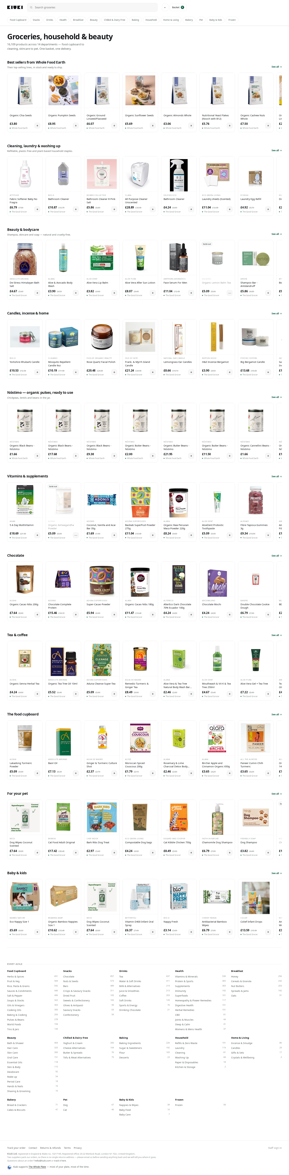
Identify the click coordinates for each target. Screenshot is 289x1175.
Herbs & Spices (32, 976)
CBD (200, 1014)
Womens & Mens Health (200, 1029)
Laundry (200, 1048)
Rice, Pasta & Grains (32, 986)
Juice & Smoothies (144, 990)
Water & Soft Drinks (144, 981)
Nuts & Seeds (88, 981)
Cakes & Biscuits (32, 1109)
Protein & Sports (200, 981)
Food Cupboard (18, 19)
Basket (177, 7)
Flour (144, 1052)
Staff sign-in (275, 1147)
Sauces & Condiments (32, 990)
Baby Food (144, 1109)
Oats (256, 995)
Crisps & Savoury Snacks (88, 990)
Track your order (16, 1147)
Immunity (200, 990)
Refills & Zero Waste (200, 1043)
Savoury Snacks (88, 1010)
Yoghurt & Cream (88, 1043)
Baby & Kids (215, 19)
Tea (144, 976)
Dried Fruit (88, 995)
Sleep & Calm (200, 1024)
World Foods (32, 1024)
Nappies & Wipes (144, 1105)
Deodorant (32, 1071)
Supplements (200, 986)
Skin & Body (32, 1067)
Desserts (144, 1057)
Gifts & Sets (256, 1052)
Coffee (144, 995)
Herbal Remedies (200, 1010)
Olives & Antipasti (88, 1005)
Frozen (232, 19)
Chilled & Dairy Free (114, 19)
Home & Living (171, 19)
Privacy (78, 1147)
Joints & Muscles (200, 1019)
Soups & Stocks (32, 1000)
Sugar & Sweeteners (144, 1048)
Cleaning (200, 1052)
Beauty (94, 19)
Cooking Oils (32, 1010)
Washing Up (200, 1057)
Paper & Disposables (200, 1062)
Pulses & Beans (32, 1019)
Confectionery (88, 1014)
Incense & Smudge (256, 1043)
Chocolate (88, 976)
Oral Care (32, 1057)
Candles (256, 1048)
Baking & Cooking (32, 1014)
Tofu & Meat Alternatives (88, 1057)
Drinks (49, 19)
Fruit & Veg (32, 981)
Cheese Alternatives (88, 1048)
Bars (88, 986)
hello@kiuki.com (42, 1160)
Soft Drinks (144, 1000)
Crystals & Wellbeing (256, 1057)
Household (151, 19)
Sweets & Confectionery (88, 1000)
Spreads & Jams (256, 990)
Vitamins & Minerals (200, 976)
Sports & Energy (144, 1005)
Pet (201, 19)
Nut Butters (256, 986)
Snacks (36, 19)
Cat (88, 1109)
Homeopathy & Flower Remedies (200, 1000)
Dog (88, 1105)
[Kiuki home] (15, 7)
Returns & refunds (50, 1147)
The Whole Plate (37, 1166)
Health (63, 19)
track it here (60, 1160)
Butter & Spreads (88, 1052)
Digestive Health (200, 1005)
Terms (67, 1147)
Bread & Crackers (32, 1105)
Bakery (189, 19)
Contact (33, 1147)
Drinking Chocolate (144, 1010)
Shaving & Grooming (32, 1091)
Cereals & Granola (256, 981)
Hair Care (32, 1048)
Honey (256, 976)
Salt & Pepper (32, 995)
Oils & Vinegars (32, 1005)
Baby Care (144, 1114)
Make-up (32, 1076)
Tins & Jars (32, 1029)
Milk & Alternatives (144, 986)
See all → (277, 66)
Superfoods (200, 995)
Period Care (32, 1081)
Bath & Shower (32, 1043)
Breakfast (78, 19)
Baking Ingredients (144, 1043)
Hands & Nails (32, 1086)
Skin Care (32, 1052)
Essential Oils (32, 1062)
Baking (135, 19)
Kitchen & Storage (200, 1067)
